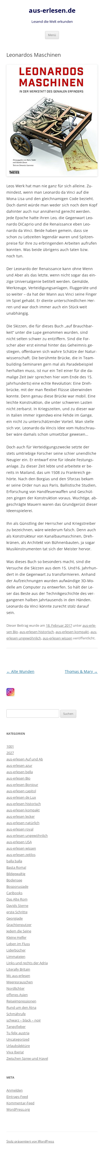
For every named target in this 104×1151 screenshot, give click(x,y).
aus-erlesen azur (19, 765)
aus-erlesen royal (19, 829)
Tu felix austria (17, 1033)
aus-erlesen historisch (36, 631)
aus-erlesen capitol (21, 791)
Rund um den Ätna (21, 1007)
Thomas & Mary (81, 671)
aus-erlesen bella (19, 771)
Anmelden (14, 1090)
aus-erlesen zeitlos (20, 854)
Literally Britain (18, 969)
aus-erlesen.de (52, 10)
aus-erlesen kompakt (72, 631)
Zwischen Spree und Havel (27, 1058)
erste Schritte (16, 912)
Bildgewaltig (15, 873)
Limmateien (15, 956)
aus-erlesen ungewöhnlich (27, 835)
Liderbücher (16, 950)
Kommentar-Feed (20, 1103)
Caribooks (14, 892)
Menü (52, 35)
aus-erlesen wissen (57, 638)
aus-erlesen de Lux (21, 797)
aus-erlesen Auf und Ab (24, 759)
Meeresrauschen (19, 982)
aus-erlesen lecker (20, 816)
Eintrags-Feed (17, 1096)
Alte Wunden (20, 671)
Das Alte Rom (16, 899)
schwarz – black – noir (23, 1020)
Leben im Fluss (18, 943)
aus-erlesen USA (19, 842)
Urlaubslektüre (18, 1045)
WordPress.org (18, 1109)
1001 (10, 746)
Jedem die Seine (18, 931)
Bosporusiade (17, 886)
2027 (10, 752)
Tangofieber (16, 1026)
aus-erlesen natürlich (22, 822)
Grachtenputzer (18, 924)
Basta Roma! (16, 867)
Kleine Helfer (16, 937)
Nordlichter (15, 988)
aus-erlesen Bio (18, 778)
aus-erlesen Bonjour (22, 784)
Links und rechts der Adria (27, 962)
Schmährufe (16, 1013)
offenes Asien (17, 994)
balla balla (14, 861)
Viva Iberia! (15, 1052)
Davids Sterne (17, 905)
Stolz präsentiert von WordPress (30, 1141)
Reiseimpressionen (21, 1001)
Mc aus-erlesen (18, 975)
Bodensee (14, 880)
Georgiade (14, 918)
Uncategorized (17, 1039)
